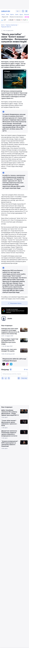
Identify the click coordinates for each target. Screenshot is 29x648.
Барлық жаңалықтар (11, 25)
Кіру (27, 369)
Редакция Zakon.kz (6, 26)
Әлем (7, 14)
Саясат (3, 14)
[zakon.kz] (5, 11)
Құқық (21, 14)
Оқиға (16, 14)
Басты (2, 25)
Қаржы (12, 14)
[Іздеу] (23, 11)
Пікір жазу (24, 378)
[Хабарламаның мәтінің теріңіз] (14, 374)
